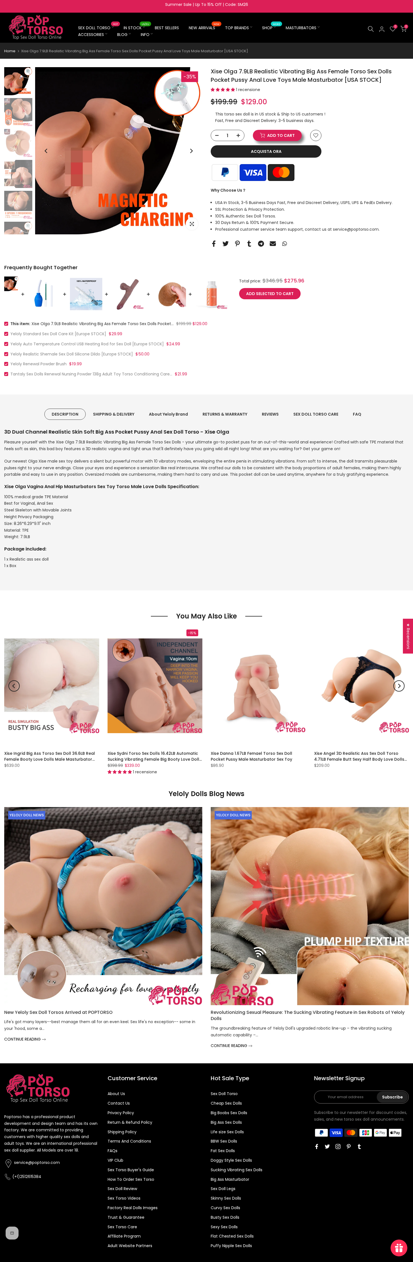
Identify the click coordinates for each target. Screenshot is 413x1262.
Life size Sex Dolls (227, 1132)
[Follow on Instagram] (338, 1146)
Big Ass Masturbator (230, 1179)
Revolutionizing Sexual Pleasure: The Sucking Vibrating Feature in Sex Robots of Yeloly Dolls (308, 1015)
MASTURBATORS (301, 28)
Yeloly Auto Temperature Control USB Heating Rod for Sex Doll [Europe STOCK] (87, 344)
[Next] (191, 151)
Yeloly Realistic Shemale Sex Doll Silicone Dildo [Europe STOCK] (71, 354)
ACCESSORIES (91, 34)
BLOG (122, 34)
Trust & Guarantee (126, 1217)
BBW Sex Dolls (224, 1141)
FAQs (112, 1151)
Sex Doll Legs (223, 1188)
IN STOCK (136, 27)
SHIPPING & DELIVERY (113, 414)
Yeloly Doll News (27, 815)
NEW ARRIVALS (204, 27)
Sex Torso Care (122, 1227)
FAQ (357, 414)
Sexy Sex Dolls (224, 1227)
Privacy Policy (121, 1113)
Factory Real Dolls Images (133, 1208)
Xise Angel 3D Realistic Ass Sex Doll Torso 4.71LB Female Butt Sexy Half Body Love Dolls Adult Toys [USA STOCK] (359, 759)
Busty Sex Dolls (225, 1217)
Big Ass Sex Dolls (226, 1122)
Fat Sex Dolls (223, 1151)
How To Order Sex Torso (131, 1179)
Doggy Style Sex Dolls (231, 1160)
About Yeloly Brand (168, 414)
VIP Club (115, 1160)
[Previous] (46, 151)
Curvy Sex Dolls (225, 1208)
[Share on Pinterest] (237, 243)
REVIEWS (270, 414)
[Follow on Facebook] (316, 1146)
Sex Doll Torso (224, 1093)
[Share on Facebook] (214, 243)
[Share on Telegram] (261, 243)
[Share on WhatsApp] (285, 243)
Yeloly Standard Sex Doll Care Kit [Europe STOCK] (58, 334)
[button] (223, 89)
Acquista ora (266, 151)
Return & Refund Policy (130, 1122)
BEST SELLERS (167, 28)
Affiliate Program (124, 1236)
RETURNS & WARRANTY (225, 414)
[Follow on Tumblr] (359, 1146)
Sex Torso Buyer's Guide (131, 1170)
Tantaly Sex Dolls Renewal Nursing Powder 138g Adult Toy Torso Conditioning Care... (91, 374)
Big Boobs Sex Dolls (229, 1113)
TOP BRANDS (237, 28)
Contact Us (119, 1103)
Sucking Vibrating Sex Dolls (236, 1170)
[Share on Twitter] (226, 243)
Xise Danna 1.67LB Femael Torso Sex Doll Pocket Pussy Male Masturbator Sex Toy (251, 756)
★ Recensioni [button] (408, 636)
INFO (145, 34)
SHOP (271, 27)
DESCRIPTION (65, 414)
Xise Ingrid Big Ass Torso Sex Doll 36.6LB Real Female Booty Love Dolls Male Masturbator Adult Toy (49, 759)
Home (9, 51)
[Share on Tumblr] (249, 243)
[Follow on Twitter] (327, 1146)
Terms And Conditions (129, 1141)
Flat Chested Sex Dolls (232, 1236)
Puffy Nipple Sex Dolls (231, 1246)
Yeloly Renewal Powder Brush (38, 364)
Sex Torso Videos (124, 1198)
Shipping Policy (122, 1132)
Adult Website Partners (130, 1246)
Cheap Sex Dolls (226, 1103)
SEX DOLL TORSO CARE (315, 414)
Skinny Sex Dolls (226, 1198)
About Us (116, 1093)
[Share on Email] (273, 243)
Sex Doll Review (122, 1188)
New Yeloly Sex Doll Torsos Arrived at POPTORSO (58, 1012)
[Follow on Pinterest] (348, 1146)
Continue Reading (23, 1039)
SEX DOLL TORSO (98, 27)
